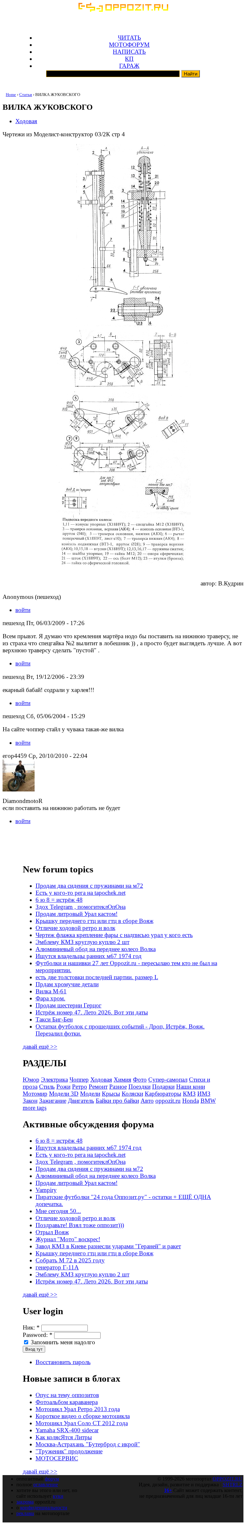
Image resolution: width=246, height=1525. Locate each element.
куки (58, 1496)
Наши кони (190, 1086)
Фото (140, 1079)
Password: (38, 1334)
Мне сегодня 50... (58, 1211)
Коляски (132, 1093)
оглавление (45, 1484)
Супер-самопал (167, 1079)
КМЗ (189, 1093)
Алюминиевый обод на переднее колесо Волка (96, 949)
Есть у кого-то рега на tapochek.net (81, 892)
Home (11, 94)
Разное (118, 1086)
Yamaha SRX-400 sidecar (67, 1430)
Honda (190, 1100)
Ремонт (98, 1086)
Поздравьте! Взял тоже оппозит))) (80, 1225)
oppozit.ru (168, 1100)
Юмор (31, 1079)
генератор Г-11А (57, 1267)
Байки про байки (117, 1100)
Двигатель (81, 1100)
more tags (34, 1107)
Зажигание (52, 1100)
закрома (25, 1502)
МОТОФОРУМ (129, 44)
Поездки (139, 1086)
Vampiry (46, 1190)
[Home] (123, 9)
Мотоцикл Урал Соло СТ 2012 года (82, 1423)
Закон (30, 1100)
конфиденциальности (43, 1507)
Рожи (63, 1086)
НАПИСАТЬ (129, 51)
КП (129, 58)
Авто (147, 1100)
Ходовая (26, 121)
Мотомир (35, 1093)
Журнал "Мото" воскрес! (68, 1239)
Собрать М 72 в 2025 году (70, 1260)
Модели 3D (63, 1093)
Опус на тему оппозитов (67, 1395)
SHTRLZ (232, 1484)
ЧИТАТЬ (129, 37)
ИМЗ (203, 1093)
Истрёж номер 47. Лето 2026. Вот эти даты (92, 1012)
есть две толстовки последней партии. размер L (97, 977)
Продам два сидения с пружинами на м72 (89, 885)
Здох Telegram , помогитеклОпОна (81, 906)
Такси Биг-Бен (54, 1019)
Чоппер (79, 1079)
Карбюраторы (163, 1093)
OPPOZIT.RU (227, 1478)
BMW (208, 1100)
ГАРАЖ (129, 65)
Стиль (47, 1086)
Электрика (54, 1079)
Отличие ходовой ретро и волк (75, 928)
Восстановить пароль (63, 1362)
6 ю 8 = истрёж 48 (59, 899)
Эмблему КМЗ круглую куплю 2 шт (82, 942)
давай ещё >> (40, 1046)
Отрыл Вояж (52, 1232)
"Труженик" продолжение (69, 1451)
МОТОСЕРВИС (57, 1458)
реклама (25, 1513)
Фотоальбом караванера (67, 1402)
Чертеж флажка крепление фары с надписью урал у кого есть (114, 935)
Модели (90, 1093)
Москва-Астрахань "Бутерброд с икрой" (88, 1444)
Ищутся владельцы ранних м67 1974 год (89, 956)
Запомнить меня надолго (62, 1342)
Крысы (111, 1093)
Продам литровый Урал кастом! (77, 913)
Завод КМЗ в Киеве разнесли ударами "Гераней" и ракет (108, 1246)
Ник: (31, 1327)
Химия (122, 1079)
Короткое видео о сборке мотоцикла (83, 1416)
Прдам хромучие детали (67, 984)
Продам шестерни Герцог (69, 1005)
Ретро (79, 1086)
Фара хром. (50, 998)
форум (52, 1478)
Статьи (25, 94)
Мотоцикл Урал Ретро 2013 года (78, 1409)
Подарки (163, 1086)
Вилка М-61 (51, 991)
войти (22, 610)
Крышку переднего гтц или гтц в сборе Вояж (94, 920)
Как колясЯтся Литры (64, 1437)
